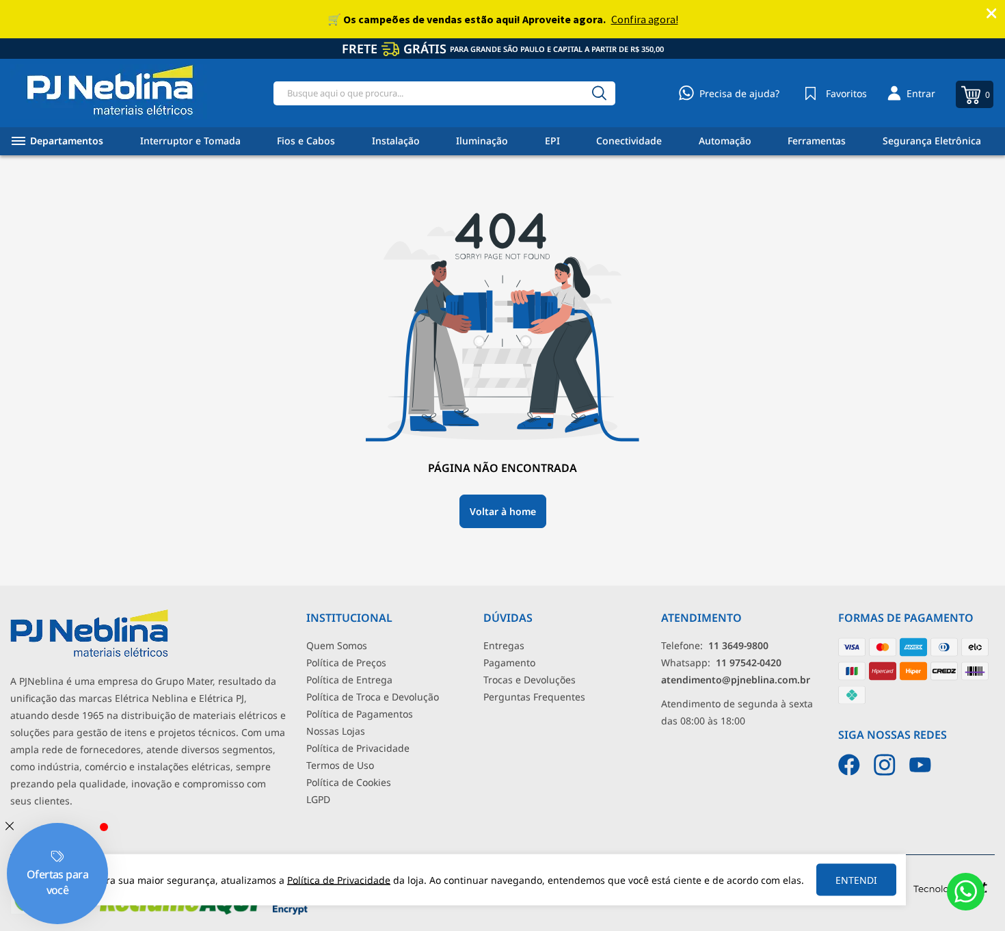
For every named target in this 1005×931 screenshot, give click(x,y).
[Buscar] (599, 93)
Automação (725, 140)
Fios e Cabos (306, 140)
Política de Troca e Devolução (372, 696)
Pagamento (509, 662)
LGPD (318, 799)
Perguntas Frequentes (534, 696)
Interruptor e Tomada (190, 140)
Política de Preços (346, 662)
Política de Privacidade (358, 748)
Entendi (856, 880)
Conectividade (629, 140)
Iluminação (482, 140)
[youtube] (920, 765)
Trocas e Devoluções (529, 679)
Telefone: (714, 645)
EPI (552, 140)
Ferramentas (817, 140)
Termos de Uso (340, 765)
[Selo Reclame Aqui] (179, 911)
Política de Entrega (349, 679)
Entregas (503, 645)
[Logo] (110, 93)
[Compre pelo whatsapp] (965, 891)
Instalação (396, 140)
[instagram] (885, 765)
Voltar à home (503, 511)
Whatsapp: (721, 662)
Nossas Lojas (335, 730)
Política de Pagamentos (359, 713)
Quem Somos (336, 645)
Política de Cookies (348, 782)
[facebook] (849, 765)
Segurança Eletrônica (932, 140)
